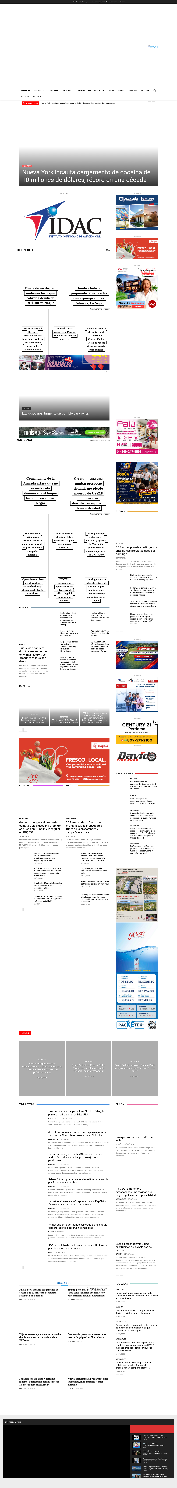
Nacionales (71, 818)
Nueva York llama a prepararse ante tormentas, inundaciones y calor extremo (88, 1381)
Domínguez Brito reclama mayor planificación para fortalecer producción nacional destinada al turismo (95, 898)
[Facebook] (20, 1)
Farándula (53, 1139)
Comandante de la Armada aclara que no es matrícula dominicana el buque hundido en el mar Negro (143, 816)
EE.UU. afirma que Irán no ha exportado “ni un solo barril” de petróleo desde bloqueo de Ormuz (100, 646)
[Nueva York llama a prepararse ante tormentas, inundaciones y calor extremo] (88, 1403)
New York (27, 166)
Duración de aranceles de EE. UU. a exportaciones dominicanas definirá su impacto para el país (47, 857)
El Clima (119, 543)
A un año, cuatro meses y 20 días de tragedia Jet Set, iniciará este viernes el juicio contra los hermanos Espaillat (69, 663)
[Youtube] (35, 1)
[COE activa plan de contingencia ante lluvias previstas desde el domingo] (137, 528)
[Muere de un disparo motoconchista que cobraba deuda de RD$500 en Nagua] (40, 272)
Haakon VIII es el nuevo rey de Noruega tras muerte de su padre (100, 616)
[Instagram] (24, 1)
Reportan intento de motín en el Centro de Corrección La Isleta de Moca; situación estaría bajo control (96, 339)
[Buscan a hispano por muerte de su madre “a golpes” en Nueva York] (88, 1356)
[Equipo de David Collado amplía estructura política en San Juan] (72, 885)
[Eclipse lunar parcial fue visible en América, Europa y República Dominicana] (54, 647)
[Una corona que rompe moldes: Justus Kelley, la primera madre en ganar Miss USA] (32, 1117)
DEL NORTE (25, 250)
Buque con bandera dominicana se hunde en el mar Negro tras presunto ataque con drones (33, 654)
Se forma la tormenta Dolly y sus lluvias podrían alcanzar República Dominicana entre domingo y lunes (143, 591)
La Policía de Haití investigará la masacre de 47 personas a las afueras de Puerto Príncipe (68, 619)
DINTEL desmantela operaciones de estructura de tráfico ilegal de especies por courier (64, 590)
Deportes (34, 714)
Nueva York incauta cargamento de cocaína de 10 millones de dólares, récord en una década (78, 103)
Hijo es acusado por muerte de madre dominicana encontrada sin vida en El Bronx (40, 1337)
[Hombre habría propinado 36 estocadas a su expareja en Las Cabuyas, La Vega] (88, 272)
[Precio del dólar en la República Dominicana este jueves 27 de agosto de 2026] (25, 887)
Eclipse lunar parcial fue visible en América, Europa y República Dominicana (69, 646)
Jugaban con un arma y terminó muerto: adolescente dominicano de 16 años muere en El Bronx (39, 1381)
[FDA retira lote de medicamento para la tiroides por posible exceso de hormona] (32, 1253)
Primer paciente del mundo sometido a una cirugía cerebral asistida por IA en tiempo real (77, 1226)
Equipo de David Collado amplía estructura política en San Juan (95, 882)
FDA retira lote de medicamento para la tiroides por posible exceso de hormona (78, 1247)
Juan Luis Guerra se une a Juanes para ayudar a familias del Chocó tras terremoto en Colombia (77, 1134)
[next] (153, 103)
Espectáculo (54, 1118)
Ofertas (26, 409)
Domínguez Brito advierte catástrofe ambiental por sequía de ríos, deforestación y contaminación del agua (96, 590)
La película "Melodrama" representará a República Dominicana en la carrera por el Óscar (77, 1203)
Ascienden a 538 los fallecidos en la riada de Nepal (100, 633)
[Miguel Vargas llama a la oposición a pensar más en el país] (72, 872)
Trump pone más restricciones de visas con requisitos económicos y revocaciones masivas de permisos (86, 1292)
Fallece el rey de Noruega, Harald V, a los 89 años (69, 633)
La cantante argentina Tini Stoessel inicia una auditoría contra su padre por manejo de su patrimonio (75, 1157)
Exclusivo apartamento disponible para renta (55, 413)
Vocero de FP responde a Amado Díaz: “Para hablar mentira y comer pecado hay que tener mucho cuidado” (93, 857)
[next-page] (25, 730)
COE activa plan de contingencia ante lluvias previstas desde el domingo (136, 550)
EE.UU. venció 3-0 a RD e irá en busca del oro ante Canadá (64, 721)
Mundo (22, 644)
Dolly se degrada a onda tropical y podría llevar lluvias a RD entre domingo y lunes (143, 577)
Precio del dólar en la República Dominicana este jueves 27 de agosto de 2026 (48, 885)
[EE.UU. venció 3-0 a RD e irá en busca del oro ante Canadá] (64, 708)
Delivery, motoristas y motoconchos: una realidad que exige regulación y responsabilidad (136, 1192)
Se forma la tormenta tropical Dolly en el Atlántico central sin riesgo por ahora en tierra (143, 603)
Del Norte (42, 1060)
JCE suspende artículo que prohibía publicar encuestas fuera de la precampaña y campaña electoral (32, 544)
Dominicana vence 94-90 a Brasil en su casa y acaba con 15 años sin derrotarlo (34, 720)
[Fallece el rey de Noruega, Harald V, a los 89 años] (54, 634)
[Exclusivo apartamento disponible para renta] (64, 395)
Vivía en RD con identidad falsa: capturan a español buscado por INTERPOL (64, 540)
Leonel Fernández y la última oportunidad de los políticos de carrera (134, 1247)
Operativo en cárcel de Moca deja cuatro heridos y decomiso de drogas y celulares (33, 586)
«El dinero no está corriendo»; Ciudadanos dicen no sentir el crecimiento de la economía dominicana (47, 871)
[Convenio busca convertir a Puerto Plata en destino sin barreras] (64, 319)
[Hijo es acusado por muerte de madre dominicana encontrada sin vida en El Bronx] (40, 1359)
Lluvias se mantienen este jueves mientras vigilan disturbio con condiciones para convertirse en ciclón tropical (142, 619)
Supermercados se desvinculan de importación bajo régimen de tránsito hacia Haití (48, 898)
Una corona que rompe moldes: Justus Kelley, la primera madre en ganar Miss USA (76, 1113)
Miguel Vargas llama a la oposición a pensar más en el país (94, 870)
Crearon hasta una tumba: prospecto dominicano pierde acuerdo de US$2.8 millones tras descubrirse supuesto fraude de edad (88, 493)
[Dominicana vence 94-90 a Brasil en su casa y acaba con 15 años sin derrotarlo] (34, 708)
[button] (154, 90)
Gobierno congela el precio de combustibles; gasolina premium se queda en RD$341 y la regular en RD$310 (40, 827)
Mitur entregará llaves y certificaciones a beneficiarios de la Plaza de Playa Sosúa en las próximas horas (32, 339)
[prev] (149, 103)
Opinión (119, 1144)
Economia (23, 818)
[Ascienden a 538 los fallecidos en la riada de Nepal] (84, 634)
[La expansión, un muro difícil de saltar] (137, 1121)
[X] (28, 1)
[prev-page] (21, 730)
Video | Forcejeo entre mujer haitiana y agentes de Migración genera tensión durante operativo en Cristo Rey (96, 544)
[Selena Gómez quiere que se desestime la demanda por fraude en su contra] (32, 1187)
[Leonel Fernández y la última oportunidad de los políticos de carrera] (137, 1227)
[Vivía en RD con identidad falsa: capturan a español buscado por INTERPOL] (64, 524)
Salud (51, 1232)
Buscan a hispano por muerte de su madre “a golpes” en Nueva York (87, 1336)
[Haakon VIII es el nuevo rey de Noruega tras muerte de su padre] (84, 617)
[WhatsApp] (31, 1)
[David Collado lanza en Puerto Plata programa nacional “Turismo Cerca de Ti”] (135, 1068)
